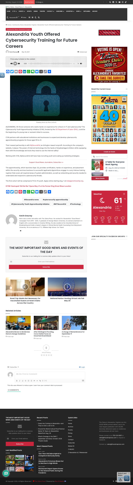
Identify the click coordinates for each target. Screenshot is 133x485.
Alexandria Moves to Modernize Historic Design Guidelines (18, 333)
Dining (36, 11)
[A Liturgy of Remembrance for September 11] (74, 323)
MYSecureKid (60, 204)
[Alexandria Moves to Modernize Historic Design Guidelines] (18, 323)
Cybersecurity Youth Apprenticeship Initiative (30, 204)
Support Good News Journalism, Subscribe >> (46, 162)
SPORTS (29, 11)
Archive (94, 11)
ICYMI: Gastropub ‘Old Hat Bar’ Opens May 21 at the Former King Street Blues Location (38, 186)
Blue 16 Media (59, 481)
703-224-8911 (117, 435)
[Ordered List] (28, 380)
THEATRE (42, 11)
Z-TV (13, 11)
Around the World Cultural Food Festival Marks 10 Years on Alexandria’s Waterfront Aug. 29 (51, 431)
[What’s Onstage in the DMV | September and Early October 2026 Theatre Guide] (29, 457)
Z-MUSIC (71, 449)
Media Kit (71, 446)
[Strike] (25, 380)
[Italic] (19, 380)
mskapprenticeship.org (74, 181)
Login (83, 367)
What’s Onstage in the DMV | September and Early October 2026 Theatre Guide (50, 439)
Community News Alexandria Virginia (24, 25)
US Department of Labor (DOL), (66, 129)
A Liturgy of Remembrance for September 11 (50, 2)
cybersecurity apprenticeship (56, 200)
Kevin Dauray (13, 52)
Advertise (69, 11)
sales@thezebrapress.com (107, 437)
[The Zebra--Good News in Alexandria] (19, 7)
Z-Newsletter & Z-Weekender (77, 452)
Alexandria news (32, 200)
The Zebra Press (40, 481)
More (78, 11)
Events (21, 11)
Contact (50, 11)
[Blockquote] (34, 380)
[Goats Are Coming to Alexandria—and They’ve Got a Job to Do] (10, 457)
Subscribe (59, 11)
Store (70, 436)
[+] (46, 380)
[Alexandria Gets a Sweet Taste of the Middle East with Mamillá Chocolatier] (10, 469)
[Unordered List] (31, 380)
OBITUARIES (86, 11)
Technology (76, 204)
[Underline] (22, 380)
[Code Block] (37, 380)
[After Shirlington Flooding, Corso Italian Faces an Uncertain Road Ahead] (46, 323)
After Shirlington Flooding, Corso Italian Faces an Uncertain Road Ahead (44, 334)
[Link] (40, 380)
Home (8, 11)
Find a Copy (109, 32)
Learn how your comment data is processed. (47, 385)
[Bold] (16, 380)
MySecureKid (35, 145)
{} (43, 380)
